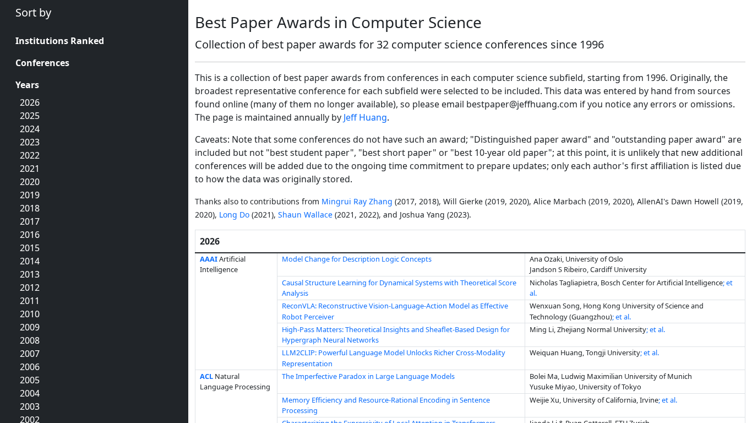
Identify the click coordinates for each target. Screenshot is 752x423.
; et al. (621, 317)
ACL (206, 376)
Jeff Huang (365, 117)
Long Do (234, 214)
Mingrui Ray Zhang (357, 201)
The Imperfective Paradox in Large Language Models (368, 376)
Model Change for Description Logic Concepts (357, 259)
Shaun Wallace (305, 214)
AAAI (208, 259)
